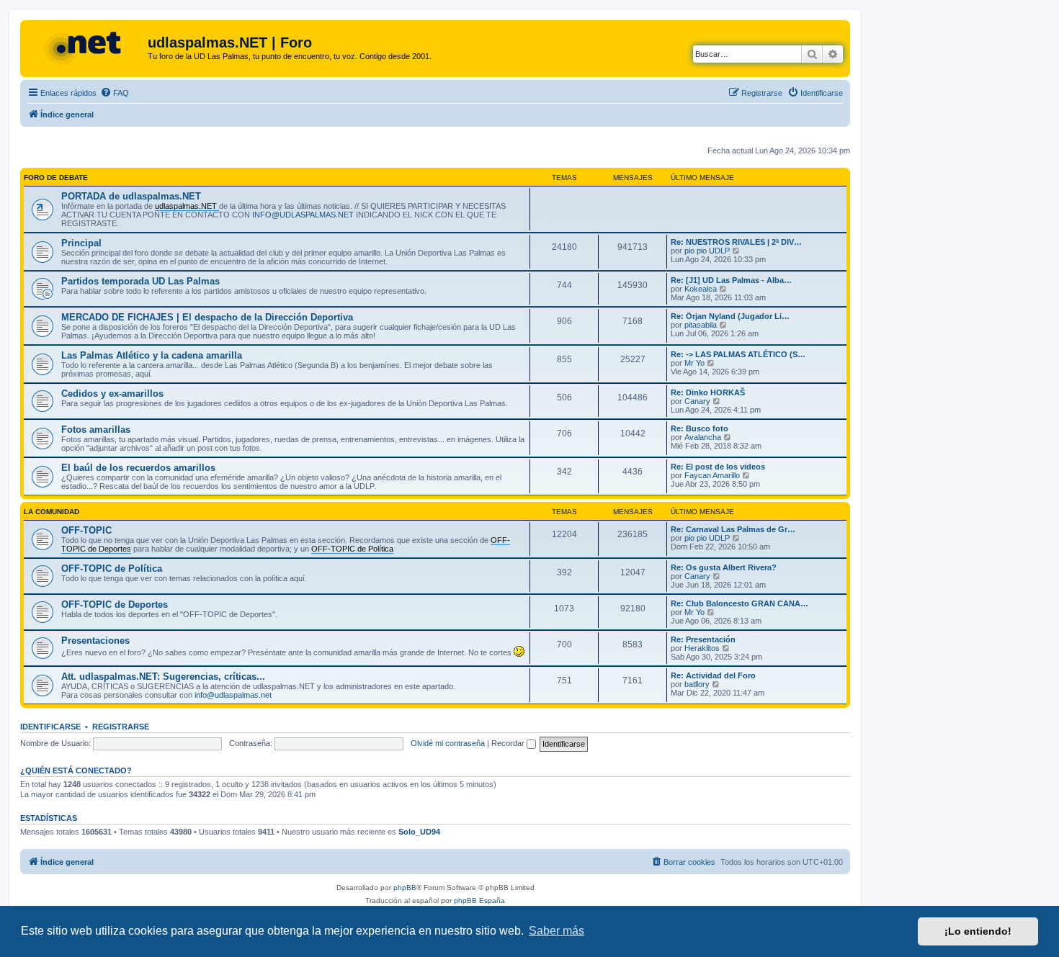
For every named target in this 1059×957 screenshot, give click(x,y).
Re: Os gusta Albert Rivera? (724, 567)
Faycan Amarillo (712, 475)
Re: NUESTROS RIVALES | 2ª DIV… (736, 242)
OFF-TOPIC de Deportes (114, 604)
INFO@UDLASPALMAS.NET (303, 214)
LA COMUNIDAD (51, 512)
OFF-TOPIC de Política (111, 568)
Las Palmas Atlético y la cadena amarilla (151, 355)
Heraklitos (702, 648)
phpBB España (479, 900)
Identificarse (50, 726)
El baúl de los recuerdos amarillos (138, 467)
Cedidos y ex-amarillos (112, 393)
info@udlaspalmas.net (233, 695)
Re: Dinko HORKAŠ (708, 392)
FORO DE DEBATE (56, 177)
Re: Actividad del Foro (713, 675)
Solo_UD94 (419, 831)
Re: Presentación (703, 639)
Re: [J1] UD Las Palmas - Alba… (731, 280)
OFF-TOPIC (86, 530)
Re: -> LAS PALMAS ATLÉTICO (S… (738, 354)
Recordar (509, 743)
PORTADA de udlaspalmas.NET (131, 196)
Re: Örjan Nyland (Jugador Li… (730, 316)
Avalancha (702, 437)
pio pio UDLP (707, 250)
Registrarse (120, 726)
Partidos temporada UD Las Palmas (140, 281)
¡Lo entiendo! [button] (977, 931)
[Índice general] (86, 47)
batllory (697, 684)
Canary (697, 401)
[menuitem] (114, 93)
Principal (81, 243)
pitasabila (700, 324)
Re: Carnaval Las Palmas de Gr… (733, 529)
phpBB (404, 887)
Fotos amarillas (95, 429)
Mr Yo (694, 363)
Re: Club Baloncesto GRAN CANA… (739, 603)
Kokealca (700, 288)
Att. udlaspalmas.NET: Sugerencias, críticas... (163, 676)
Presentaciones (95, 640)
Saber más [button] (556, 931)
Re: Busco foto (699, 428)
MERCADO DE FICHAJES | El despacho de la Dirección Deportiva (207, 317)
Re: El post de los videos (718, 466)
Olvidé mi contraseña (448, 743)
